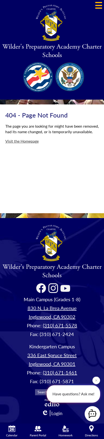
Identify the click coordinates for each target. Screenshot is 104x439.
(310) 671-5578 (60, 325)
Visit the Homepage (22, 141)
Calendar (11, 435)
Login (56, 413)
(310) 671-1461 (60, 372)
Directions (91, 435)
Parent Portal (38, 435)
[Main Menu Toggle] (98, 5)
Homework (66, 435)
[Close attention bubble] (96, 380)
